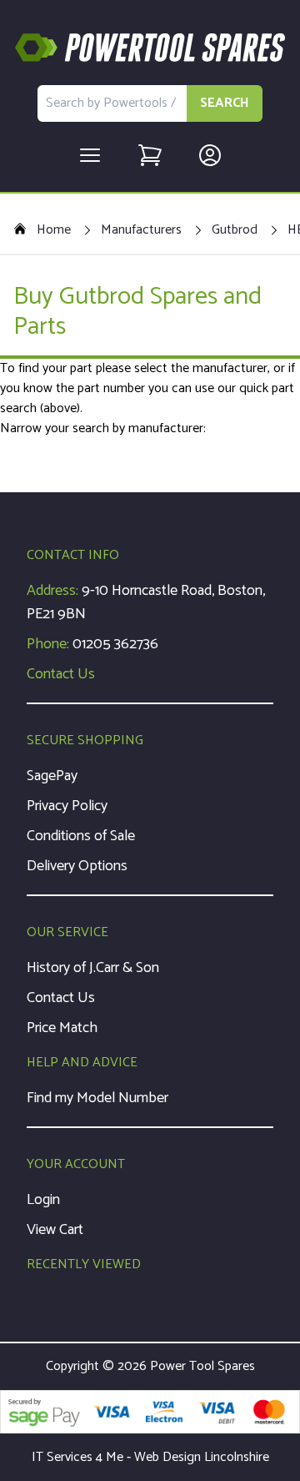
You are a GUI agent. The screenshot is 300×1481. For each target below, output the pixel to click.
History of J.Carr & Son (93, 967)
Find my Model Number (97, 1098)
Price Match (62, 1027)
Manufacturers (141, 230)
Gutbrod (235, 230)
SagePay (52, 775)
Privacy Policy (67, 806)
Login (43, 1199)
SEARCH (224, 103)
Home (54, 230)
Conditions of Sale (81, 836)
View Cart (55, 1229)
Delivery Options (77, 866)
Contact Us (61, 674)
